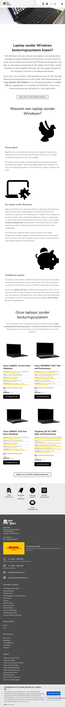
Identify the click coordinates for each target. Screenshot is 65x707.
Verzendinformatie (8, 591)
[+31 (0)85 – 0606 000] (5, 559)
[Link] (7, 4)
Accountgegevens (8, 643)
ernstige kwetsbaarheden (14, 222)
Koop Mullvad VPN (8, 675)
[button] (25, 704)
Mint (19, 82)
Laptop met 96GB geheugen (11, 667)
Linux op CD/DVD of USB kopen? (12, 615)
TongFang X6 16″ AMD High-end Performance (45, 432)
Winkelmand (7, 645)
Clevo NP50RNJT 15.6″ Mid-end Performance (47, 367)
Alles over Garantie (8, 605)
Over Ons (6, 600)
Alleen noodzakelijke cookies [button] (54, 698)
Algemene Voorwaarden (10, 613)
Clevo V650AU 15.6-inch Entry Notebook (15, 432)
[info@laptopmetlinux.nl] (5, 572)
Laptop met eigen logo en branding (13, 663)
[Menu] (62, 4)
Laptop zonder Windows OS (11, 670)
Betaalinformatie (8, 593)
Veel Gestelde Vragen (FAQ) (11, 588)
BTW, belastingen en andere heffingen (14, 596)
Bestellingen (6, 640)
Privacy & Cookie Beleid (10, 610)
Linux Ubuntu (10, 82)
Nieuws (5, 625)
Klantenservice (7, 598)
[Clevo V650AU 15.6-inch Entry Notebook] (17, 403)
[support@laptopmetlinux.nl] (5, 577)
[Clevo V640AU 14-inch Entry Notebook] (17, 338)
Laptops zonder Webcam (10, 672)
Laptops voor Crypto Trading (11, 658)
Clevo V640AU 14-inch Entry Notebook (17, 367)
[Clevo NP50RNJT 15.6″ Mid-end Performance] (48, 338)
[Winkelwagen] (55, 4)
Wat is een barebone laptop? (11, 680)
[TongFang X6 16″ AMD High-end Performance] (48, 403)
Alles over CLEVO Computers (11, 677)
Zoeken (52, 6)
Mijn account (6, 638)
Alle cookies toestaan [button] (54, 693)
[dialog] (32, 695)
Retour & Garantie (8, 608)
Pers (4, 628)
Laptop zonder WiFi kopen (10, 665)
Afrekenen (6, 648)
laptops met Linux (20, 290)
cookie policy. (25, 701)
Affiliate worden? (8, 603)
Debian (25, 82)
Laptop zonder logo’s (9, 660)
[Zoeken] (51, 4)
